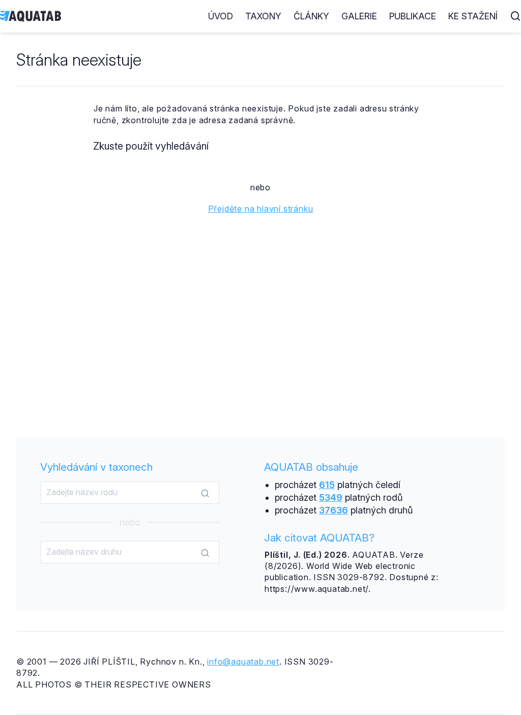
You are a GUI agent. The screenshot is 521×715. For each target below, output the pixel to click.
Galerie (359, 16)
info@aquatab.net (243, 661)
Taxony (263, 16)
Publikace (412, 16)
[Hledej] (205, 493)
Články (311, 16)
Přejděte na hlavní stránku (260, 209)
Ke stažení (473, 16)
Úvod (220, 16)
